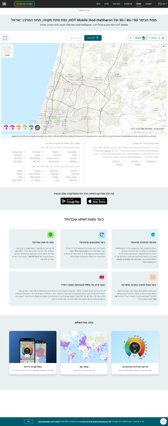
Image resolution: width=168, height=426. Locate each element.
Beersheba (54, 161)
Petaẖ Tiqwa (53, 158)
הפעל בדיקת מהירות (24, 4)
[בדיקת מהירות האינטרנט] (135, 346)
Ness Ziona (35, 177)
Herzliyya (18, 158)
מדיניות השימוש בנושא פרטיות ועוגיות (95, 421)
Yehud (19, 174)
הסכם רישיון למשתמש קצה (49, 421)
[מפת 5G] (84, 347)
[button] (164, 46)
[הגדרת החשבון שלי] (5, 4)
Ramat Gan (17, 152)
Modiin (56, 177)
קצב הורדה (73, 38)
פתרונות (116, 4)
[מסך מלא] (5, 38)
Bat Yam (36, 161)
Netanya (36, 152)
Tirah (20, 177)
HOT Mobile (105, 151)
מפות (138, 4)
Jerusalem (72, 152)
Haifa (74, 155)
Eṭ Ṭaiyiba (35, 180)
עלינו (106, 4)
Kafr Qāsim (17, 180)
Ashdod (73, 161)
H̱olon (37, 155)
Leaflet (14, 136)
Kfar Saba (17, 161)
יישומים (148, 4)
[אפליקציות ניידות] (32, 347)
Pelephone (151, 161)
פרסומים (128, 4)
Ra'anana (55, 174)
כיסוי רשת (91, 38)
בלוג (98, 4)
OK (28, 421)
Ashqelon (18, 155)
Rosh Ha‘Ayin (34, 174)
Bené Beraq (35, 158)
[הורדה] (97, 201)
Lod (57, 180)
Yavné (19, 170)
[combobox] (156, 38)
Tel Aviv (73, 158)
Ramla (37, 170)
